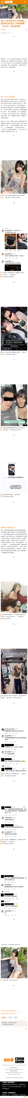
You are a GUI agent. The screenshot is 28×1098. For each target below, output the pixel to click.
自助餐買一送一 (6, 1094)
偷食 (10, 1017)
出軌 (15, 1017)
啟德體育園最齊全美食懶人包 (9, 1084)
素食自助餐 (22, 1094)
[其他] (26, 30)
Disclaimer (10, 1074)
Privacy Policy (17, 1074)
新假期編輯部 (4, 33)
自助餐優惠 (15, 1094)
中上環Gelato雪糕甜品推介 (15, 1086)
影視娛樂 (3, 29)
